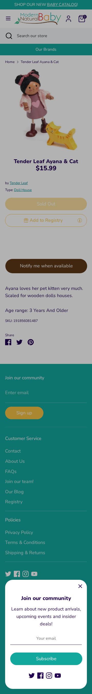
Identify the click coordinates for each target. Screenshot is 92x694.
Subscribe (46, 659)
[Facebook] (40, 675)
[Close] (80, 586)
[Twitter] (32, 675)
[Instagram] (49, 675)
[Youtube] (58, 675)
